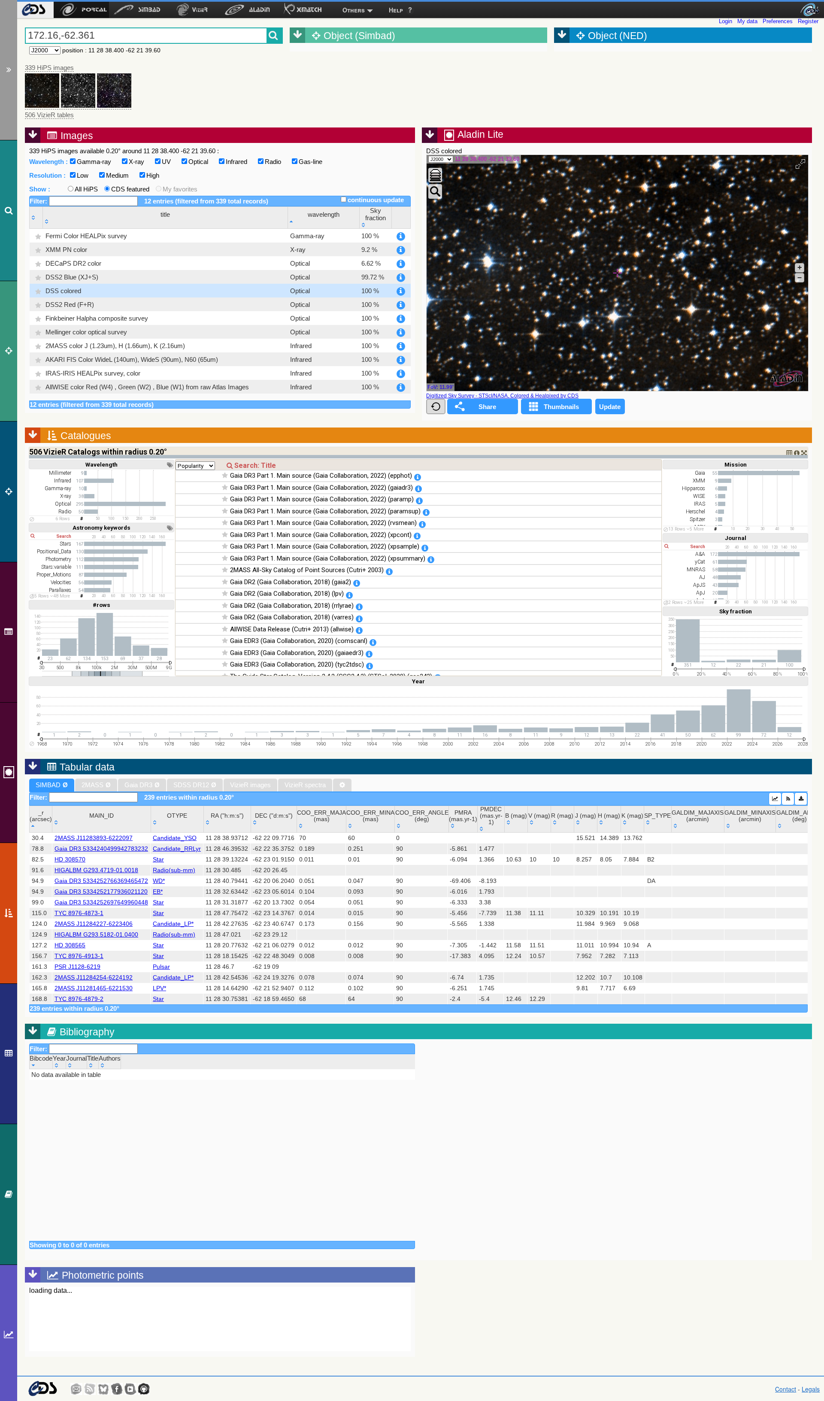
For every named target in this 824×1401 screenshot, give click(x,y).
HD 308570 (70, 859)
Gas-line (310, 161)
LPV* (159, 988)
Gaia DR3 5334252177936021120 (101, 892)
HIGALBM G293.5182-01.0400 (96, 934)
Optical (198, 161)
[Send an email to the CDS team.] (76, 1389)
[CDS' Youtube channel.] (130, 1389)
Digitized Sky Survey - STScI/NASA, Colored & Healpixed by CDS (502, 396)
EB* (158, 892)
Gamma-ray (94, 161)
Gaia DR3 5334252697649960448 (101, 902)
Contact (785, 1389)
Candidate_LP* (173, 924)
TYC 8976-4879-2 (79, 999)
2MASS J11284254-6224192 (94, 977)
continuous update (376, 199)
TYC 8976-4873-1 (79, 913)
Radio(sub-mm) (174, 870)
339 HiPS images (49, 67)
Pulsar (161, 967)
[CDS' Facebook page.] (117, 1389)
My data (747, 21)
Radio (273, 161)
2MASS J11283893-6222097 (94, 838)
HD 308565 (70, 945)
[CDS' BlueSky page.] (103, 1389)
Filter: (39, 201)
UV (166, 161)
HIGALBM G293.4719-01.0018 (96, 870)
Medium (117, 175)
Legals (811, 1389)
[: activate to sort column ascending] (36, 218)
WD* (159, 881)
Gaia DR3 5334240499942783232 (101, 849)
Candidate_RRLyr (177, 849)
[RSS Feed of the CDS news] (90, 1389)
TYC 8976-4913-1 (79, 956)
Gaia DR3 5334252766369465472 (101, 881)
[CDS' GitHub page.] (144, 1389)
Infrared (236, 161)
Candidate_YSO (175, 838)
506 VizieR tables (49, 114)
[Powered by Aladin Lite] (786, 378)
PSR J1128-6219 (77, 967)
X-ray (136, 161)
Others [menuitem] (353, 10)
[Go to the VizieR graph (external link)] (775, 799)
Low (82, 175)
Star (158, 859)
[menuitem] (33, 10)
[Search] (8, 210)
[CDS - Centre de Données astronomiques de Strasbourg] (42, 1389)
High (152, 175)
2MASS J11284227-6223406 (94, 924)
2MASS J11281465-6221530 (94, 988)
